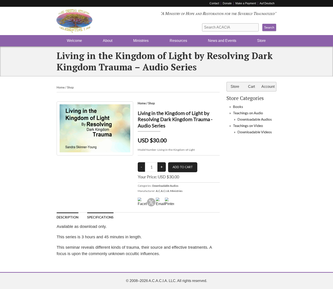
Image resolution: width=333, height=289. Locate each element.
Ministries (141, 41)
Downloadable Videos (254, 132)
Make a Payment (245, 3)
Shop (70, 87)
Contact (214, 3)
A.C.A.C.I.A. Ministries (169, 191)
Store (261, 41)
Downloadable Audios (165, 185)
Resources (178, 41)
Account (268, 86)
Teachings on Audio (248, 113)
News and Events (222, 41)
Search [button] (269, 27)
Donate (227, 3)
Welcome (74, 41)
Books (238, 106)
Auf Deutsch (267, 3)
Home (61, 87)
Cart (251, 86)
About (107, 41)
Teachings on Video (248, 125)
